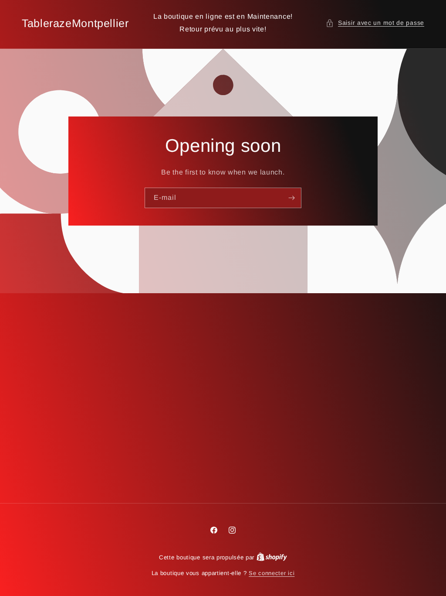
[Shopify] (272, 557)
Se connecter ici (271, 573)
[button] (375, 22)
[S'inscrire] (291, 198)
